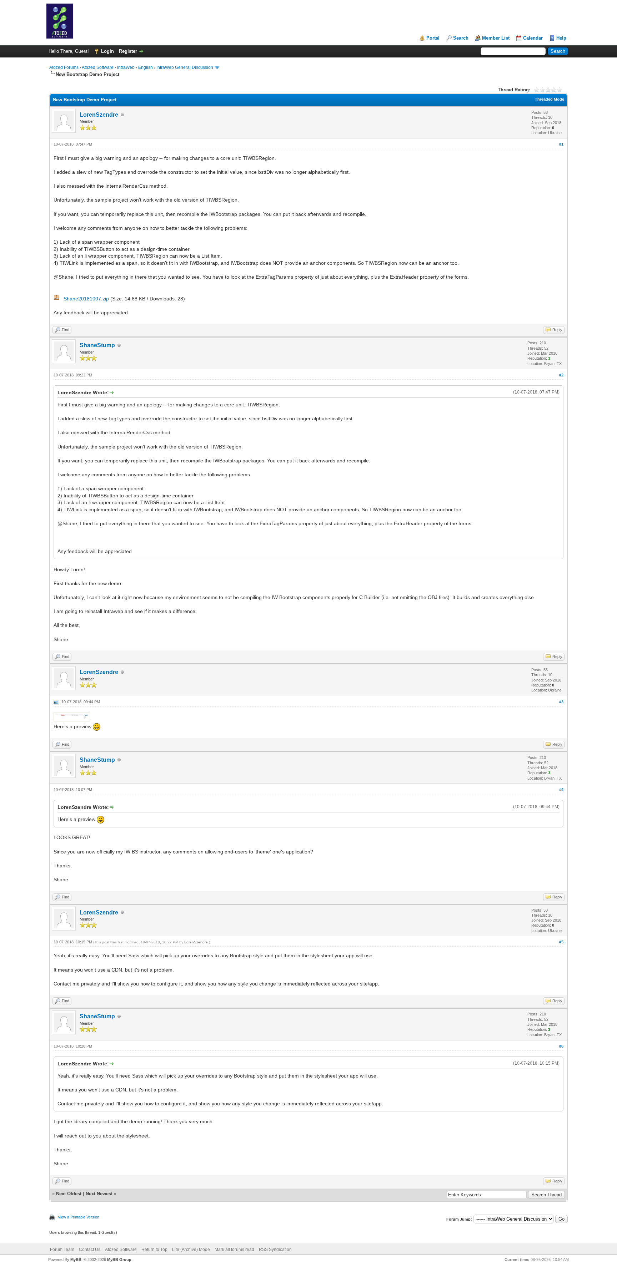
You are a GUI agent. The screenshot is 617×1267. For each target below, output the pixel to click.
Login (107, 51)
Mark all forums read (234, 1249)
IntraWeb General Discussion (184, 67)
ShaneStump (97, 345)
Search (460, 38)
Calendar (533, 38)
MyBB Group (119, 1259)
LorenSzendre (99, 115)
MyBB (75, 1259)
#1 (561, 144)
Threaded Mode (549, 99)
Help (561, 38)
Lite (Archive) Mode (191, 1249)
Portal (433, 38)
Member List (496, 38)
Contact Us (89, 1249)
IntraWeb (126, 67)
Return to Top (154, 1249)
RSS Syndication (275, 1249)
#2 (561, 375)
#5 (561, 942)
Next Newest (99, 1193)
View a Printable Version (78, 1217)
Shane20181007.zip (86, 298)
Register (128, 51)
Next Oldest (68, 1193)
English (145, 67)
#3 (561, 702)
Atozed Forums (64, 67)
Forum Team (62, 1249)
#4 (561, 789)
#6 (561, 1046)
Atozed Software (98, 67)
